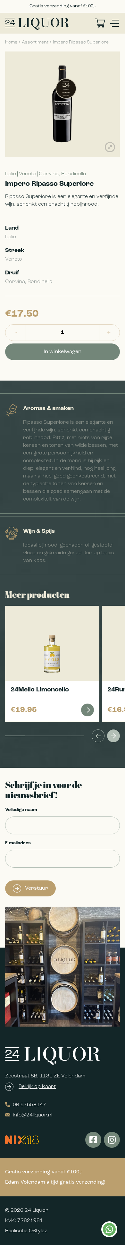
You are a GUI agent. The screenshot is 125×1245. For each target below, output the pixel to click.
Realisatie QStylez (26, 1230)
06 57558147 (29, 1104)
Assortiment (35, 42)
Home (11, 42)
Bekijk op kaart (37, 1086)
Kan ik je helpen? (109, 1229)
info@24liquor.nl (32, 1115)
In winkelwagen (62, 351)
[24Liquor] (37, 24)
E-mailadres (18, 843)
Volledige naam (21, 810)
